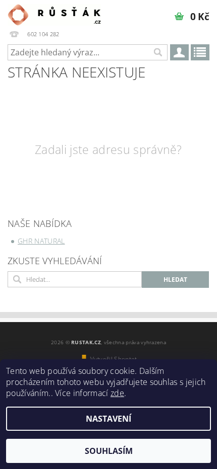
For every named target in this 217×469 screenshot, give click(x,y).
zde (117, 393)
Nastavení (108, 418)
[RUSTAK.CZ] (54, 13)
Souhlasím (109, 450)
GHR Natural (41, 241)
